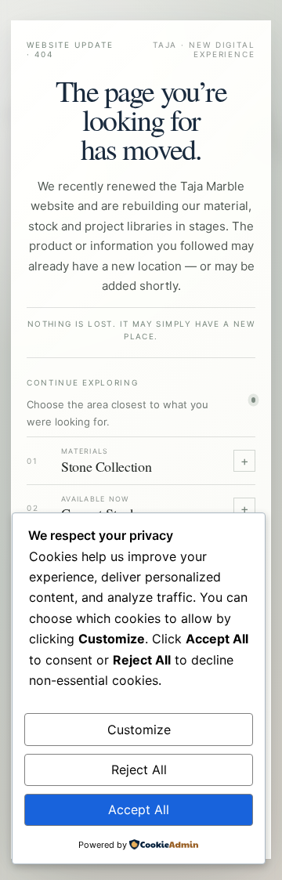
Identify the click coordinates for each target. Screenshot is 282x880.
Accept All (138, 809)
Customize (139, 729)
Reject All (139, 769)
